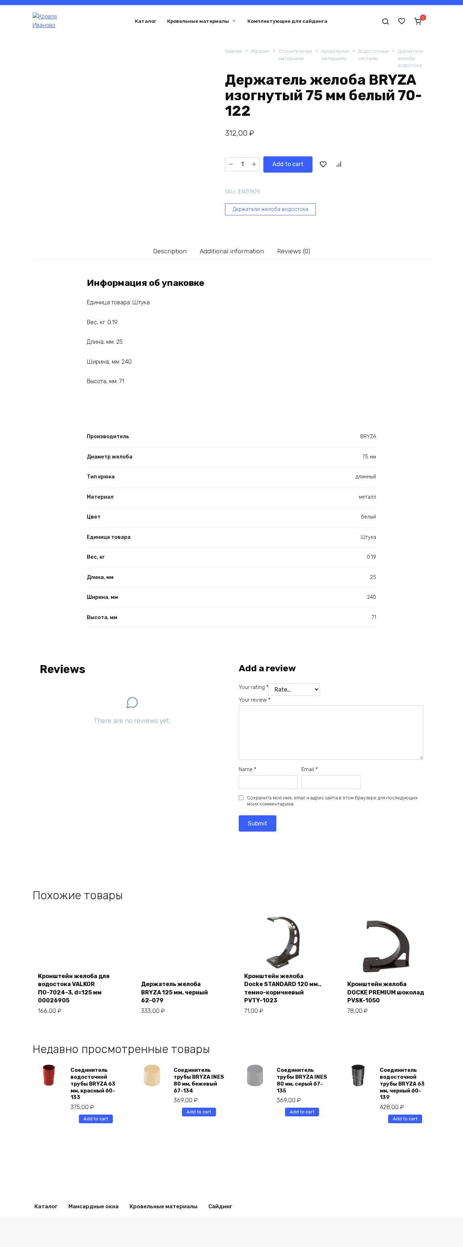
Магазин (260, 51)
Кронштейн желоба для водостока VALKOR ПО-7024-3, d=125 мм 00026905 (74, 988)
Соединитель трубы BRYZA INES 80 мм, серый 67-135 (302, 1080)
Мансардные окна (93, 1206)
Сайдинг (220, 1206)
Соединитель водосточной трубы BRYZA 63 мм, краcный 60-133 (93, 1083)
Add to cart (287, 164)
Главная (233, 51)
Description (170, 251)
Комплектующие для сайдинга (287, 21)
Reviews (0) (293, 251)
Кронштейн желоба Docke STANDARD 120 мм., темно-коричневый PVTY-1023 (282, 988)
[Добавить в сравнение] (338, 164)
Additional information (232, 251)
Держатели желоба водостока (410, 58)
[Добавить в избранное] (323, 164)
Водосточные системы (373, 54)
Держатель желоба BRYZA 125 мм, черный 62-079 (174, 992)
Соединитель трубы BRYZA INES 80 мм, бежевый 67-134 (199, 1080)
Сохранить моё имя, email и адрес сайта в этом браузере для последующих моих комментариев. (332, 801)
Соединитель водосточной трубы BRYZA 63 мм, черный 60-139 (402, 1083)
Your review (254, 700)
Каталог (145, 21)
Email (309, 769)
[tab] (170, 250)
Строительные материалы (295, 54)
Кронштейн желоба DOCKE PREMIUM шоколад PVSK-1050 (385, 992)
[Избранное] (402, 21)
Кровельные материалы (198, 21)
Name (247, 769)
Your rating (253, 687)
